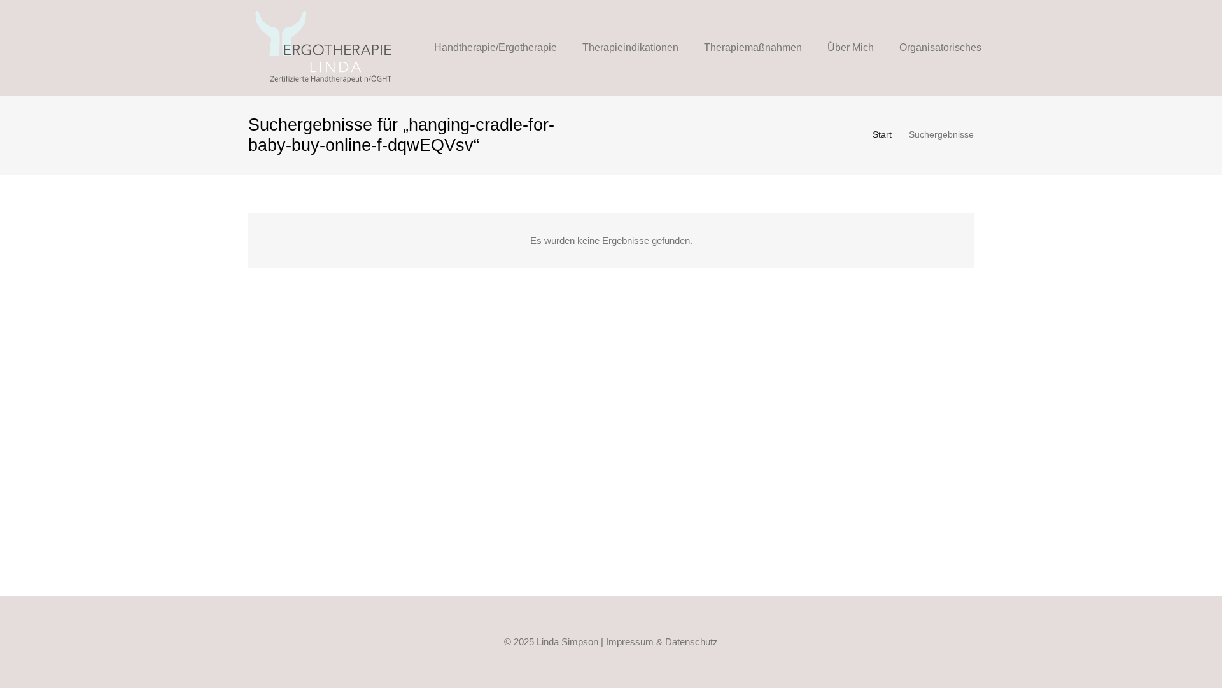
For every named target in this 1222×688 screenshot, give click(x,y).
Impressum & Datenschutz (662, 641)
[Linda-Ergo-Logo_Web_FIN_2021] (324, 48)
